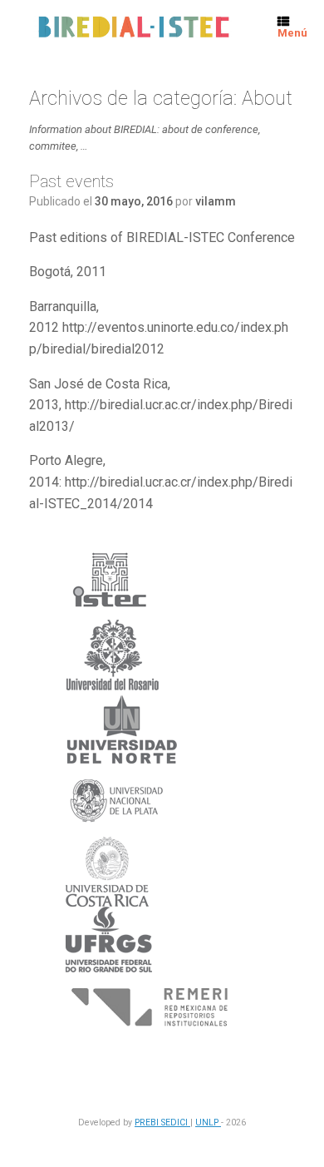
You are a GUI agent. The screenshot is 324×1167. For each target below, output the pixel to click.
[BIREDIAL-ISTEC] (132, 28)
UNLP (208, 1122)
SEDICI (175, 1122)
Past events (71, 181)
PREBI (148, 1122)
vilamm (215, 201)
